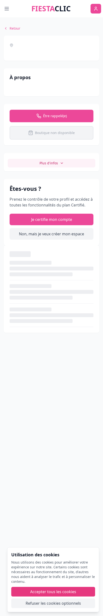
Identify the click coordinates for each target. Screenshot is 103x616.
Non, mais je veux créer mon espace (51, 234)
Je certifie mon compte (51, 219)
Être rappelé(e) (55, 116)
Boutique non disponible (55, 132)
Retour (15, 28)
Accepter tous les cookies (53, 591)
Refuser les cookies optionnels (53, 603)
